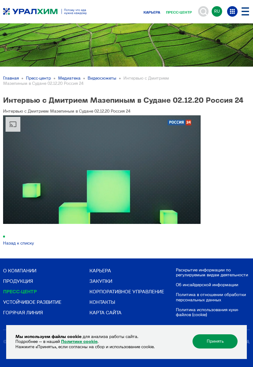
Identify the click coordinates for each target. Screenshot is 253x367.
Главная (11, 78)
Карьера (151, 12)
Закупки (100, 281)
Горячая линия (23, 312)
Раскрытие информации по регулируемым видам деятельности (212, 272)
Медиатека (69, 78)
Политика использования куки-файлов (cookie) (207, 312)
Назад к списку (18, 243)
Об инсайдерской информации (207, 284)
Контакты (102, 302)
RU (217, 11)
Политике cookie (79, 341)
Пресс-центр (179, 12)
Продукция (18, 281)
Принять (215, 341)
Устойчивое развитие (32, 302)
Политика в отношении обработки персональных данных (211, 297)
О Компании (19, 271)
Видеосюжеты (102, 78)
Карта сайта (105, 312)
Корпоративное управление (126, 292)
